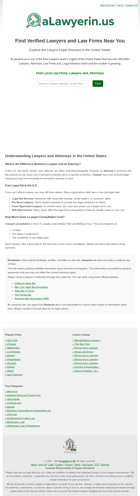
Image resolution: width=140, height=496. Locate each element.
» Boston (10, 355)
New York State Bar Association (31, 287)
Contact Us (131, 5)
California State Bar (25, 283)
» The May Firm (81, 344)
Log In (120, 5)
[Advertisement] (70, 121)
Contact (59, 464)
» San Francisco (14, 374)
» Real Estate (12, 399)
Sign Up (42, 464)
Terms (77, 464)
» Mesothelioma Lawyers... (87, 340)
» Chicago (10, 344)
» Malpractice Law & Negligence (22, 425)
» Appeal (10, 406)
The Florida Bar (23, 294)
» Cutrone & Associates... (86, 367)
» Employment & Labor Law (20, 418)
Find (98, 83)
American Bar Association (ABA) (32, 298)
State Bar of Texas (24, 290)
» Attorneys (11, 391)
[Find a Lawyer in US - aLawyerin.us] (70, 445)
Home (34, 464)
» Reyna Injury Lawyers (85, 347)
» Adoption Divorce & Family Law (23, 395)
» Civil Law (11, 414)
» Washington (12, 347)
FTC (97, 464)
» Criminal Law (13, 403)
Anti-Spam (87, 464)
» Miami (9, 370)
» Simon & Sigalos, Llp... (86, 370)
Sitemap (105, 464)
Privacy (69, 464)
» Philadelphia (12, 359)
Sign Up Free (107, 5)
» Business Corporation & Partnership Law (28, 410)
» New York (11, 340)
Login (51, 464)
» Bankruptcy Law (14, 422)
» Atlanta (10, 367)
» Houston (10, 363)
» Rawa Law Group (83, 351)
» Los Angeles (12, 351)
